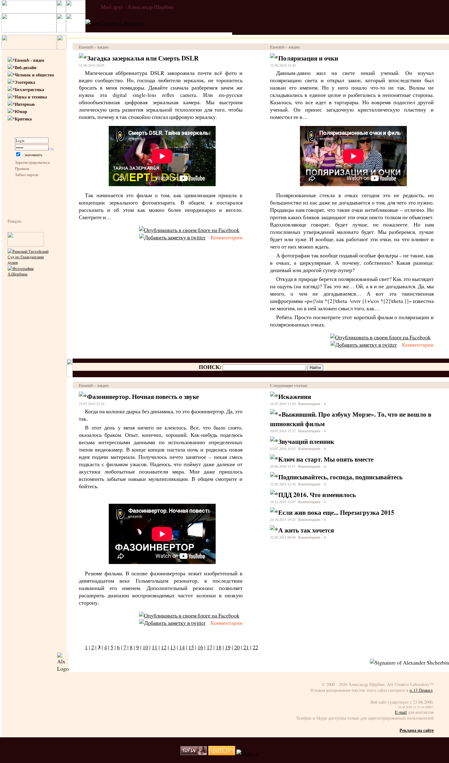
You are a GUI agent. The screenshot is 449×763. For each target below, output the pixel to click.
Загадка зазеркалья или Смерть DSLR (143, 58)
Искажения (294, 396)
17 (209, 647)
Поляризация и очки (308, 58)
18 (218, 647)
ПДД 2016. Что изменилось (317, 494)
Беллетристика (29, 89)
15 (191, 647)
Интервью (25, 104)
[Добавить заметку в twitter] (172, 237)
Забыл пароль (26, 174)
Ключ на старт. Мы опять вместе (326, 459)
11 (154, 647)
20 (237, 647)
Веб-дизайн (25, 67)
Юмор (21, 111)
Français (14, 221)
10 (145, 647)
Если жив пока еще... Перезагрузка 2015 (336, 512)
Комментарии (226, 237)
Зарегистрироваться (32, 162)
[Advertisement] (26, 387)
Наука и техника (31, 97)
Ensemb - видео (29, 60)
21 (246, 647)
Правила (22, 168)
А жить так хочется (306, 530)
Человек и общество (34, 75)
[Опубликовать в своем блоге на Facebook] (189, 230)
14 (182, 647)
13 (173, 647)
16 (200, 647)
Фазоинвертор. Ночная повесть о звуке (143, 396)
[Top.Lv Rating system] (193, 753)
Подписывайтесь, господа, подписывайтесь (340, 476)
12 (163, 647)
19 (228, 647)
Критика (23, 119)
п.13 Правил (421, 690)
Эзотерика (25, 82)
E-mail (401, 712)
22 (255, 647)
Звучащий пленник (306, 441)
